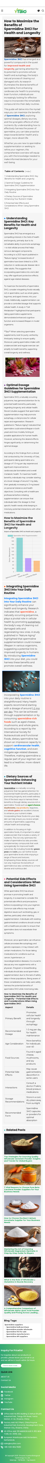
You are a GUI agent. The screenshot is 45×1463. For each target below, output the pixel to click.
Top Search (31, 1460)
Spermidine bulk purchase (17, 1327)
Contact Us (6, 1380)
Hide (28, 171)
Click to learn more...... (11, 1366)
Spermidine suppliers (14, 1325)
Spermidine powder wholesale (19, 1329)
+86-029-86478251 (12, 1447)
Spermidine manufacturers (18, 1334)
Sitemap (13, 1460)
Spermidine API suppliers (17, 1336)
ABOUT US (5, 1377)
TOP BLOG (21, 1460)
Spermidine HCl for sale (16, 1332)
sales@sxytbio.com (12, 1443)
